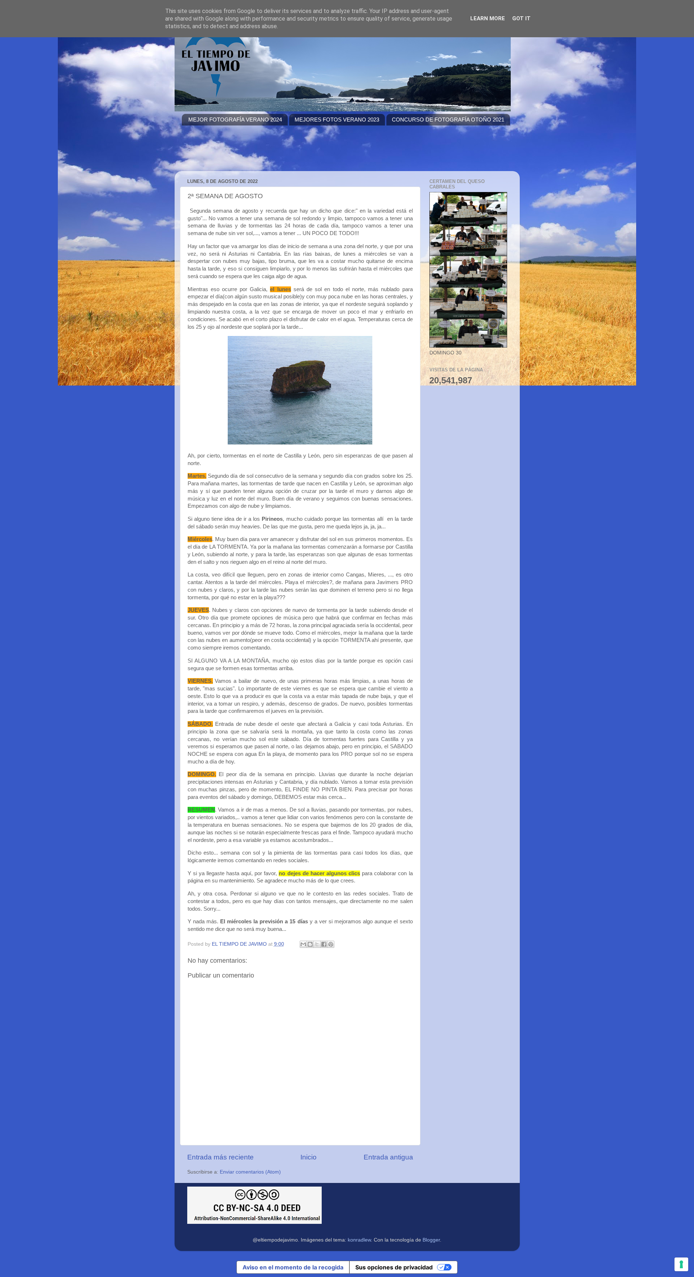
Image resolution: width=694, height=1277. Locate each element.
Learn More (487, 18)
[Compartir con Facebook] (323, 944)
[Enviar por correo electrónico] (303, 944)
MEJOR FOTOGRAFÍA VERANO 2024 (235, 119)
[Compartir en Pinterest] (330, 944)
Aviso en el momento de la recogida (293, 1267)
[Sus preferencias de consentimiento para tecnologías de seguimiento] (681, 1264)
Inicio (308, 1157)
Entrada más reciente (220, 1157)
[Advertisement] (313, 152)
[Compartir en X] (317, 944)
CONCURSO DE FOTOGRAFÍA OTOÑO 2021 (448, 119)
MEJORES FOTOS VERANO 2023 (337, 119)
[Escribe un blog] (310, 944)
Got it (521, 18)
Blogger (431, 1240)
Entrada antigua (388, 1157)
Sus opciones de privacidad (394, 1267)
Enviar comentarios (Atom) (250, 1172)
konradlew (359, 1240)
